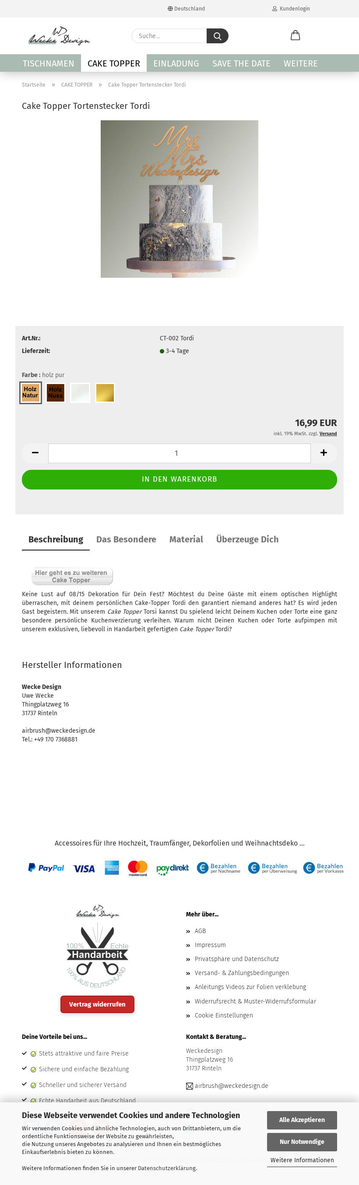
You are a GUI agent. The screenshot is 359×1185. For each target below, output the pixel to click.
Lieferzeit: (36, 351)
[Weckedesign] (59, 35)
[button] (295, 35)
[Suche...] (218, 35)
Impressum (210, 945)
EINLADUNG (176, 63)
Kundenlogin (293, 9)
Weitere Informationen (302, 1160)
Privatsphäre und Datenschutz (237, 959)
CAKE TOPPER (114, 63)
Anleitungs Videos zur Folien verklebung (250, 987)
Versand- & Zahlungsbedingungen (242, 973)
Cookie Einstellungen (224, 1015)
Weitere (301, 63)
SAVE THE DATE (241, 63)
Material (186, 539)
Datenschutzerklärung (167, 1168)
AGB (200, 931)
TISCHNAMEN (48, 63)
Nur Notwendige (302, 1142)
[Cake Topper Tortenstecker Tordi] (179, 198)
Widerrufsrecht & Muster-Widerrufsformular (255, 1001)
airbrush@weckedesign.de (231, 1086)
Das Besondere (126, 539)
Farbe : (43, 375)
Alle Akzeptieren (302, 1120)
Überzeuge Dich (247, 539)
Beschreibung (55, 539)
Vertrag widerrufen (97, 1004)
